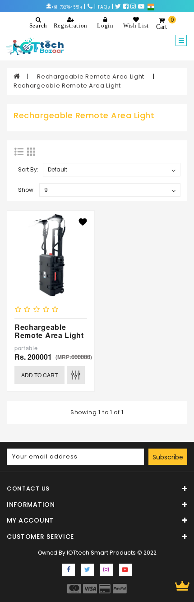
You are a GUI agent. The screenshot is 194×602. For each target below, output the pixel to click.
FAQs (104, 7)
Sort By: (28, 169)
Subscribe (167, 457)
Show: (26, 190)
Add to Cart (39, 375)
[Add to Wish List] (83, 222)
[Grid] (31, 152)
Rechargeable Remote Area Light (91, 76)
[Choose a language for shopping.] (151, 6)
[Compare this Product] (76, 375)
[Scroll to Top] (182, 586)
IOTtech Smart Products (101, 552)
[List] (18, 151)
